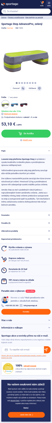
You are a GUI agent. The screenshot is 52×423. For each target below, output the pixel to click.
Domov (4, 17)
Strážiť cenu (27, 140)
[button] (16, 83)
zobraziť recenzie (30, 366)
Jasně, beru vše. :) (26, 415)
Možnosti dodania (10, 114)
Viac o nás (6, 320)
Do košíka (28, 133)
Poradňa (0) (5, 223)
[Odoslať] (47, 349)
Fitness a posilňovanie (16, 17)
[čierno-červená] (24, 104)
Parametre (5, 215)
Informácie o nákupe (12, 327)
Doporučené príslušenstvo (11, 239)
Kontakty (26, 312)
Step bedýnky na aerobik (34, 17)
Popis (3, 151)
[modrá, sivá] (15, 104)
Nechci (25, 408)
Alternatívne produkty (9, 231)
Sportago (10, 28)
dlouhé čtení (15, 401)
